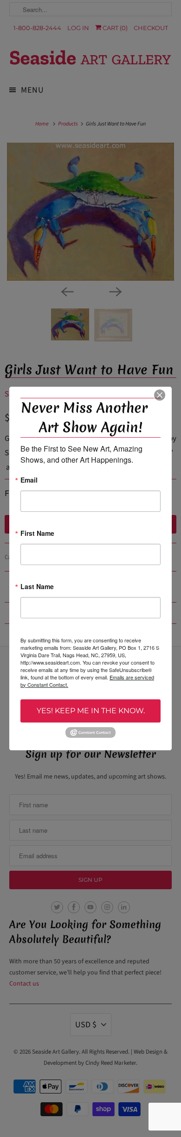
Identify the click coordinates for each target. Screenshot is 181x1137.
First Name (37, 534)
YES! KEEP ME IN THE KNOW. (91, 710)
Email (29, 480)
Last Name (37, 587)
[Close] (159, 395)
